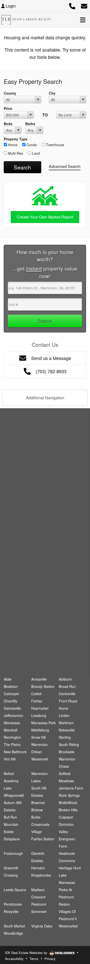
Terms (34, 958)
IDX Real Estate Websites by (26, 952)
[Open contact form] (84, 5)
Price (8, 108)
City (52, 93)
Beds (8, 123)
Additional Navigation (45, 398)
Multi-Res (15, 153)
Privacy (50, 958)
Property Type (16, 138)
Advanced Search (64, 166)
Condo (31, 144)
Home (12, 144)
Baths (30, 123)
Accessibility (14, 958)
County (10, 93)
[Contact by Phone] (72, 5)
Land (35, 153)
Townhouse (54, 144)
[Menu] (83, 20)
